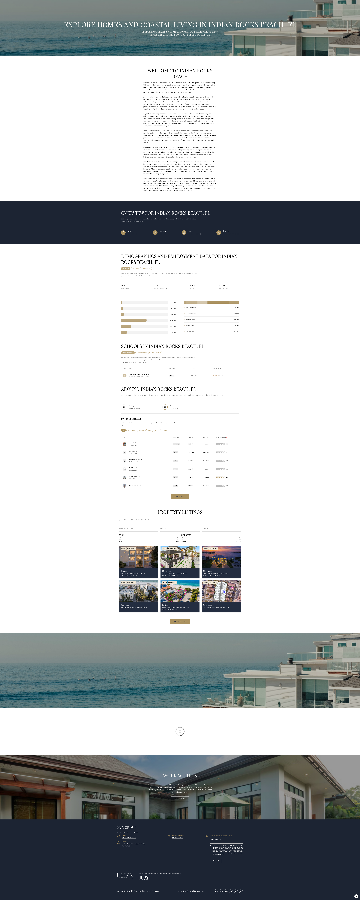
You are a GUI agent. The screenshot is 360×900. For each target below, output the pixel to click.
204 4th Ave (133, 470)
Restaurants (132, 430)
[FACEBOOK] (216, 891)
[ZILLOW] (241, 891)
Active (150, 430)
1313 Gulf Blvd (133, 453)
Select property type (126, 528)
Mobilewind (133, 468)
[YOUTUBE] (226, 891)
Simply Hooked (133, 476)
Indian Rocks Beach (135, 462)
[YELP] (236, 891)
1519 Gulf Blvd (133, 445)
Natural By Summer (135, 486)
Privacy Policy (219, 854)
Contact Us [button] (180, 799)
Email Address (215, 839)
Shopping (142, 430)
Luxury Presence (152, 891)
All (124, 430)
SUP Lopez (132, 451)
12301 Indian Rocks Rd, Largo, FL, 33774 (139, 376)
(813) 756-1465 (177, 838)
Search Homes (180, 621)
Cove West (132, 443)
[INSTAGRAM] (221, 891)
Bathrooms (163, 528)
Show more (180, 496)
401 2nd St (132, 478)
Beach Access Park (134, 459)
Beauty (158, 430)
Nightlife (166, 430)
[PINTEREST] (231, 891)
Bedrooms (205, 528)
